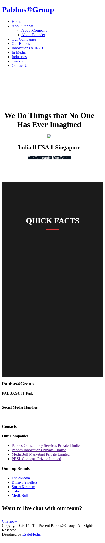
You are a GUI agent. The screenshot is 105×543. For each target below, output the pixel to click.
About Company (34, 30)
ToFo (16, 491)
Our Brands (21, 43)
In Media (19, 52)
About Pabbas (22, 26)
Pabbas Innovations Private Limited (39, 450)
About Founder (33, 35)
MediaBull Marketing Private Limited (41, 454)
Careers (17, 61)
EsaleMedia (21, 478)
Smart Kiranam (23, 487)
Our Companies (24, 39)
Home (16, 22)
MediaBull (20, 495)
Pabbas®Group (28, 9)
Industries (19, 57)
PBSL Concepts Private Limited (36, 459)
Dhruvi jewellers (24, 482)
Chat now (9, 521)
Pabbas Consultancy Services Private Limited (47, 445)
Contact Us (20, 65)
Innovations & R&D (27, 48)
